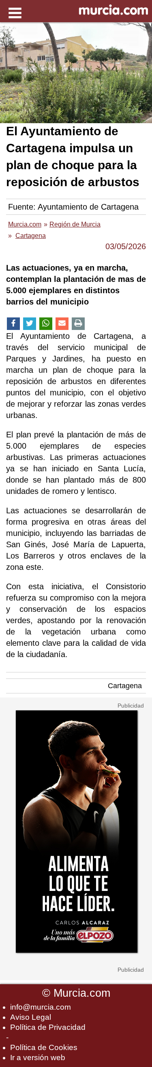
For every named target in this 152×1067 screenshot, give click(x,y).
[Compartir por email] (62, 323)
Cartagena (125, 686)
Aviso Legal (30, 1017)
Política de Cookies (43, 1047)
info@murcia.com (40, 1007)
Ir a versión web (37, 1057)
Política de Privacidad (48, 1027)
